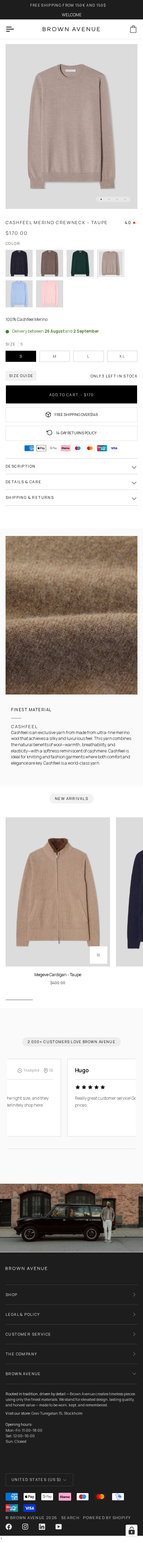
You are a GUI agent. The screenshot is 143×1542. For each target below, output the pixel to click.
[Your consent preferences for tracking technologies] (131, 1530)
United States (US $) (36, 1479)
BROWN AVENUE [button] (23, 1373)
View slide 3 (117, 199)
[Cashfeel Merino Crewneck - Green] (82, 265)
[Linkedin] (42, 1527)
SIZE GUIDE (21, 375)
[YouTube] (59, 1527)
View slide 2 (109, 199)
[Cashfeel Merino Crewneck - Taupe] (112, 265)
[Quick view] (98, 955)
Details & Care (24, 481)
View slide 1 (101, 199)
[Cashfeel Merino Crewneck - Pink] (49, 295)
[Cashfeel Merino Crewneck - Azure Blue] (21, 295)
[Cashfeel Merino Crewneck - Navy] (21, 265)
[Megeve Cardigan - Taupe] (58, 891)
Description (20, 466)
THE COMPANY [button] (21, 1353)
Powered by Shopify (107, 1517)
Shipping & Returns (30, 497)
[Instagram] (25, 1527)
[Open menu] (16, 29)
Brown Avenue (27, 1517)
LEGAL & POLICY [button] (23, 1314)
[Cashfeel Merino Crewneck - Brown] (51, 265)
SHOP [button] (12, 1294)
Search (70, 1517)
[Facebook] (9, 1527)
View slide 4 (125, 199)
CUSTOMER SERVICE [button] (28, 1334)
